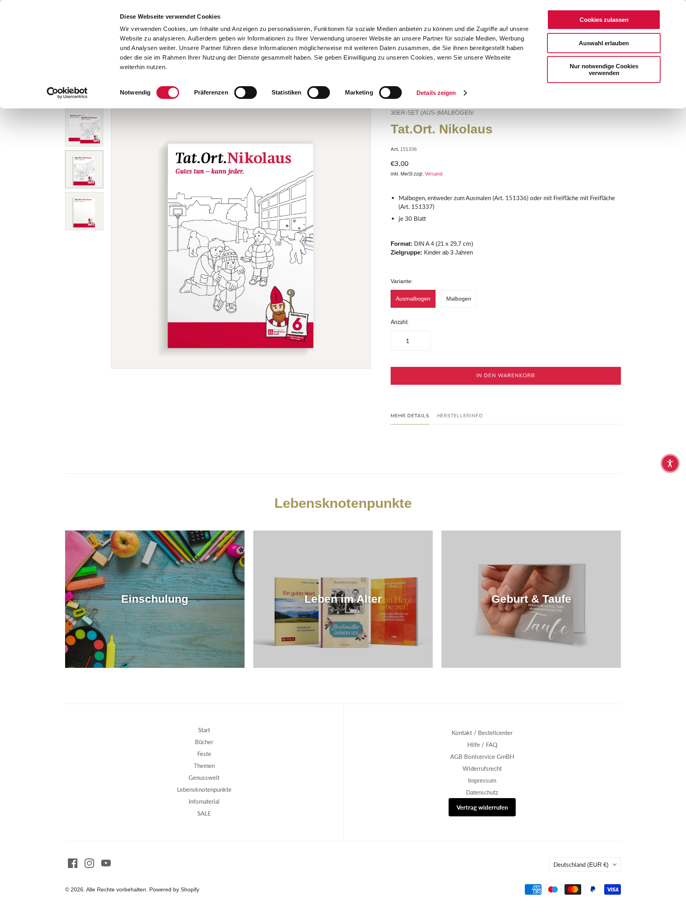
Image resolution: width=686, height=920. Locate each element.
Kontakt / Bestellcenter (482, 732)
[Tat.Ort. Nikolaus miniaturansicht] (84, 127)
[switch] (245, 92)
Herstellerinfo (460, 416)
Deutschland (581, 864)
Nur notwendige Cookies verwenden (604, 69)
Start (204, 729)
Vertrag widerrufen (482, 807)
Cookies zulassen (604, 19)
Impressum (482, 780)
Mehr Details (410, 416)
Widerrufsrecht (482, 768)
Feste (204, 753)
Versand (434, 174)
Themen (204, 765)
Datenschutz (482, 792)
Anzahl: (400, 321)
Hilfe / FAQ (482, 744)
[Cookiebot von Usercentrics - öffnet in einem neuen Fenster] (67, 93)
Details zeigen (436, 92)
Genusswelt (204, 777)
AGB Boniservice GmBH (482, 756)
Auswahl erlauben (604, 43)
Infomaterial (204, 801)
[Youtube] (106, 863)
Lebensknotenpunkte (204, 789)
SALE (204, 813)
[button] (670, 463)
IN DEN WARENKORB (506, 375)
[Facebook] (72, 863)
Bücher (204, 741)
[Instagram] (89, 863)
